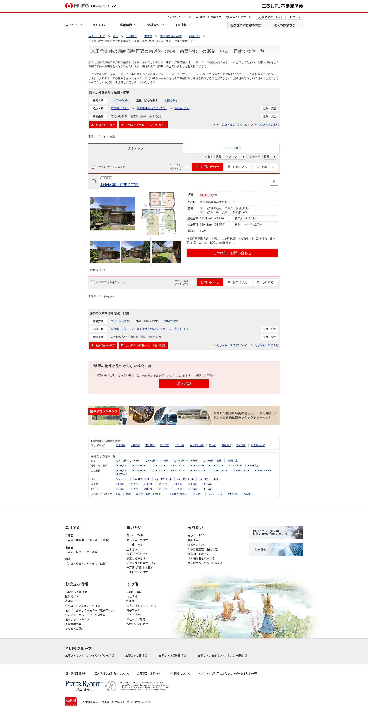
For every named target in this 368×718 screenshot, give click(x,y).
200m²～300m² (263, 470)
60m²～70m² (216, 465)
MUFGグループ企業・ (270, 532)
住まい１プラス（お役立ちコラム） (86, 615)
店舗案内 (126, 24)
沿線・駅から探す (147, 100)
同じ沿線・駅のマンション (233, 124)
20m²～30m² (139, 465)
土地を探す (133, 549)
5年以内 (134, 484)
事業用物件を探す (137, 558)
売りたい (99, 24)
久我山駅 (179, 445)
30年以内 (207, 484)
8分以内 (148, 489)
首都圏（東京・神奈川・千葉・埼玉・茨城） (88, 537)
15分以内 (177, 489)
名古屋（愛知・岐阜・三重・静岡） (82, 549)
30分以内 (207, 489)
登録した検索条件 (210, 17)
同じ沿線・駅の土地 (267, 124)
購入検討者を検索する (201, 558)
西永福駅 (120, 445)
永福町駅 (135, 445)
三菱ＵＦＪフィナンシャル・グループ (88, 655)
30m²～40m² (158, 465)
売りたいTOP (196, 535)
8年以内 (148, 484)
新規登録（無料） (272, 17)
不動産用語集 (73, 624)
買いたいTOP (135, 535)
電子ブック (133, 610)
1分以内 (120, 489)
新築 (118, 494)
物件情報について (179, 673)
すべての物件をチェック (110, 166)
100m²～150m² (219, 470)
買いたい (71, 24)
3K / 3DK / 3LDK (185, 479)
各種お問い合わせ (137, 624)
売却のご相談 (196, 544)
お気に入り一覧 (181, 17)
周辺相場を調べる (198, 553)
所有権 (247, 494)
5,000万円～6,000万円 (185, 460)
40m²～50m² (177, 465)
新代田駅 (164, 445)
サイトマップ (135, 615)
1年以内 (120, 484)
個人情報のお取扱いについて (111, 673)
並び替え (209, 156)
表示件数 (257, 156)
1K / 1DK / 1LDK (141, 479)
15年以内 (177, 484)
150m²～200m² (241, 470)
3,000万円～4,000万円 (127, 460)
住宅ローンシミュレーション (82, 606)
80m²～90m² (177, 470)
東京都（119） (120, 108)
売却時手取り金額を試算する (205, 563)
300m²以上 (122, 474)
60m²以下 (121, 470)
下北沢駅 (150, 445)
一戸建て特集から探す (140, 567)
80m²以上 (253, 465)
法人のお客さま (284, 25)
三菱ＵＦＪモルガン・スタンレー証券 (221, 655)
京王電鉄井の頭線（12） (152, 108)
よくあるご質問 (74, 628)
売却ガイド (72, 601)
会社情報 (153, 24)
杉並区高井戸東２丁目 (119, 184)
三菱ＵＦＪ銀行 (135, 655)
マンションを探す (137, 540)
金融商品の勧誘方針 (149, 673)
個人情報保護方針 (76, 673)
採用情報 (180, 24)
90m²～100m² (197, 470)
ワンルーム (121, 479)
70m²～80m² (235, 465)
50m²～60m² (197, 465)
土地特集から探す (137, 572)
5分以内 (134, 489)
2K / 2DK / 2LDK (163, 479)
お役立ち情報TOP (76, 592)
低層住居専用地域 (178, 494)
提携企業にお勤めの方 (245, 25)
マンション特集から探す (141, 563)
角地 (128, 494)
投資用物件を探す (137, 553)
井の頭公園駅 (197, 445)
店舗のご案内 (135, 592)
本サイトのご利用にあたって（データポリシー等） (228, 673)
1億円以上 (232, 460)
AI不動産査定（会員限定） (204, 549)
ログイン (295, 17)
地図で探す (171, 100)
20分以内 (192, 489)
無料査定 (193, 540)
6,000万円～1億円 (212, 460)
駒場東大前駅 (258, 445)
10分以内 (162, 489)
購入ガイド (72, 596)
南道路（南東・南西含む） (150, 494)
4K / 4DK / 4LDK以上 (209, 479)
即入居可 (198, 494)
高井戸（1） (181, 108)
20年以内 (192, 484)
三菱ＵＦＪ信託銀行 (171, 655)
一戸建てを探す (136, 544)
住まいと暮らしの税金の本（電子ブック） (90, 610)
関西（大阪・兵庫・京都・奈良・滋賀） (86, 561)
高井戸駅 (226, 445)
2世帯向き (233, 494)
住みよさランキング (77, 619)
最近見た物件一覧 (240, 17)
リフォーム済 (215, 494)
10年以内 (162, 484)
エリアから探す (120, 100)
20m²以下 (121, 465)
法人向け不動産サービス (141, 606)
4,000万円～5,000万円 (156, 460)
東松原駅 (241, 445)
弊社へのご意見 (136, 619)
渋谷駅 (212, 445)
